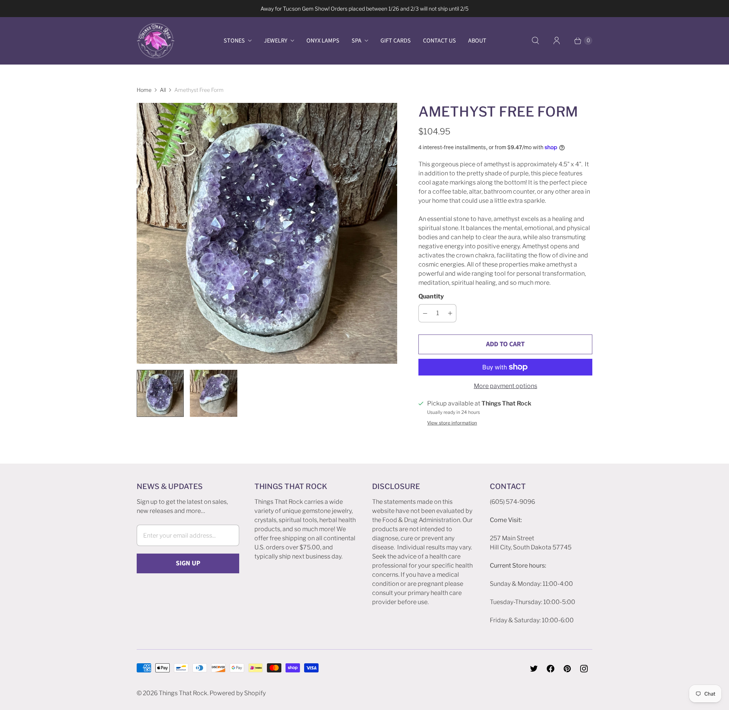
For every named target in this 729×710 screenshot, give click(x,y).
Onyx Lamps (322, 40)
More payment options (505, 386)
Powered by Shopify (238, 693)
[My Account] (556, 41)
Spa (356, 40)
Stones (234, 40)
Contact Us (439, 40)
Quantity (431, 296)
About (477, 40)
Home (144, 90)
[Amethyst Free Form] (267, 233)
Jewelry (275, 40)
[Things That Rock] (156, 40)
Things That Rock (183, 693)
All (163, 90)
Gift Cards (395, 40)
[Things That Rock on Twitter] (533, 668)
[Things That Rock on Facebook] (550, 668)
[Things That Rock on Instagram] (584, 668)
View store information (452, 423)
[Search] (535, 41)
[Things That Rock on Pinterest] (567, 668)
